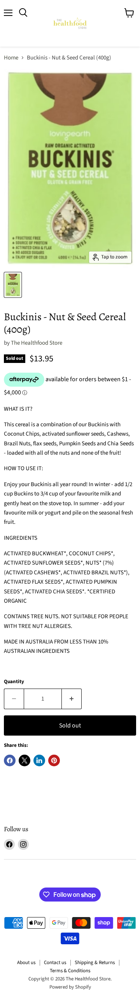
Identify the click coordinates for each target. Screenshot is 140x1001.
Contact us (55, 962)
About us (26, 962)
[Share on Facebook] (10, 760)
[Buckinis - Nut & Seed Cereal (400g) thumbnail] (12, 284)
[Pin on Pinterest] (54, 760)
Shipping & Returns (95, 962)
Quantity (14, 682)
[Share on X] (24, 760)
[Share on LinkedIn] (39, 760)
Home (11, 57)
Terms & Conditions (70, 970)
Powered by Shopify (70, 987)
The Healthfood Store (36, 343)
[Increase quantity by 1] (72, 699)
